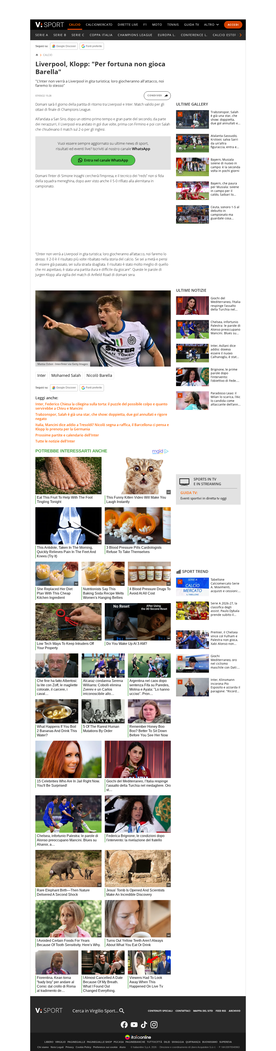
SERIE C (78, 34)
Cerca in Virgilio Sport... (95, 1011)
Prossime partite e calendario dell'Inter (67, 435)
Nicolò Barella (99, 375)
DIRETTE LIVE (128, 24)
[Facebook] (124, 1027)
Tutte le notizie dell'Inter (55, 441)
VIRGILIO (60, 1042)
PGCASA (119, 1042)
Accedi (233, 25)
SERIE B (59, 34)
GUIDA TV (191, 24)
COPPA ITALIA (101, 34)
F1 (145, 24)
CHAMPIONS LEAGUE (135, 34)
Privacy (70, 1047)
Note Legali (57, 1047)
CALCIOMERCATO (99, 24)
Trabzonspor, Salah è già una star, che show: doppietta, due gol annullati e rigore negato (101, 416)
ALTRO (209, 24)
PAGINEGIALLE (76, 1042)
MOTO (157, 24)
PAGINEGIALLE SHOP (99, 1042)
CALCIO (75, 24)
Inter (41, 375)
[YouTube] (134, 1027)
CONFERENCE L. (194, 34)
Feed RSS (221, 1010)
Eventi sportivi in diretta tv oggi (203, 498)
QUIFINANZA (193, 1042)
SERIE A (41, 34)
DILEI (167, 1042)
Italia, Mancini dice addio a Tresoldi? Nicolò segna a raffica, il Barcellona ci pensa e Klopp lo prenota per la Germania (102, 426)
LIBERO (48, 1042)
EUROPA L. (167, 34)
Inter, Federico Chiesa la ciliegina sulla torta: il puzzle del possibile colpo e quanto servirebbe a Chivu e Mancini (101, 406)
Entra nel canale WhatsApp (106, 160)
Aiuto (122, 1047)
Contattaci (183, 1010)
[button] (240, 35)
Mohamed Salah (66, 375)
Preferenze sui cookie (105, 1047)
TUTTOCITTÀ (154, 1042)
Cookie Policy (83, 1047)
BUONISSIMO (210, 1042)
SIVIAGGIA (178, 1042)
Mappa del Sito (203, 1010)
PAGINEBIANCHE (135, 1042)
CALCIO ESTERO (226, 34)
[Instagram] (154, 1027)
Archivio (234, 1010)
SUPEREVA (225, 1042)
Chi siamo (43, 1047)
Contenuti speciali (160, 1010)
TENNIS (173, 24)
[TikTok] (144, 1027)
